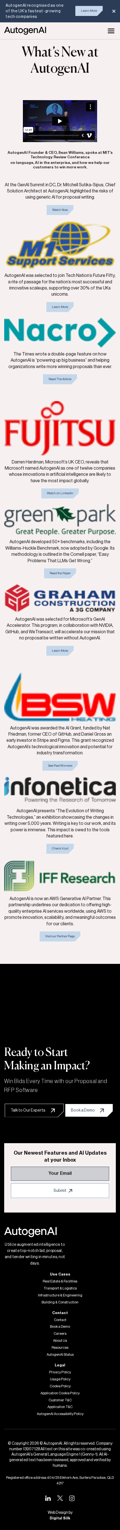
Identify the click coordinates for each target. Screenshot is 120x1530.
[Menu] (111, 31)
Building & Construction (60, 1302)
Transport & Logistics (60, 1288)
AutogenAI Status (60, 1354)
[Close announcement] (114, 11)
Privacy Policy (60, 1372)
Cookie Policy (60, 1386)
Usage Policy (60, 1379)
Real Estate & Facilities (60, 1281)
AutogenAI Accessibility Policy (60, 1414)
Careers (60, 1333)
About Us (60, 1340)
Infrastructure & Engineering (60, 1295)
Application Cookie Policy (60, 1393)
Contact (60, 1320)
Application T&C (60, 1407)
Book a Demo (60, 1326)
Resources (60, 1347)
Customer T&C (60, 1400)
